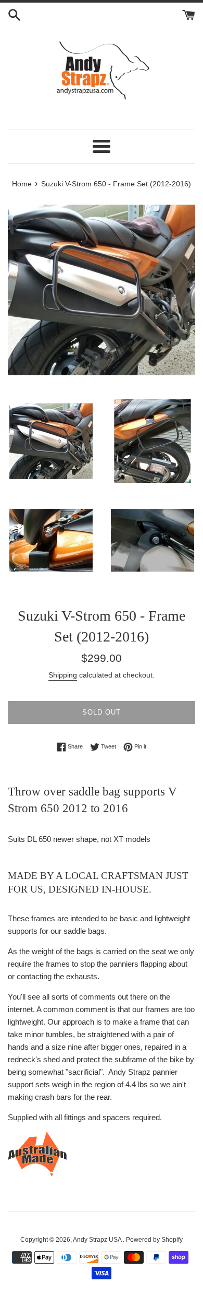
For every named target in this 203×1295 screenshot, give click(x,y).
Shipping (62, 675)
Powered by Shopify (154, 1239)
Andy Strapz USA (98, 1239)
